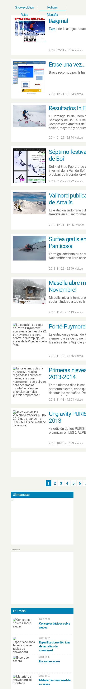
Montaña (52, 15)
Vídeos (24, 29)
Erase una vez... (67, 64)
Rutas (24, 15)
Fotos (52, 22)
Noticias (52, 7)
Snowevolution (24, 7)
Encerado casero (49, 661)
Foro (52, 29)
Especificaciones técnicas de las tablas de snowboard (54, 646)
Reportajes (24, 22)
